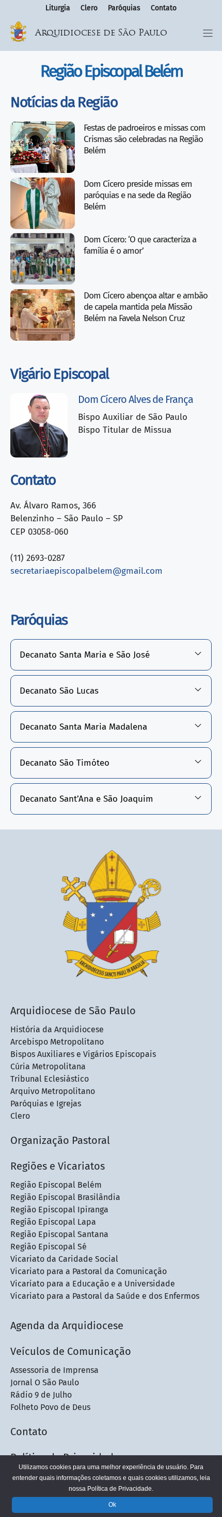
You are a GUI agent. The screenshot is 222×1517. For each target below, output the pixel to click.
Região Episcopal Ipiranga (59, 1209)
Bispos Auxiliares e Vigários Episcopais (83, 1054)
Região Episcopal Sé (48, 1246)
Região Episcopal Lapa (53, 1222)
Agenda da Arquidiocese (66, 1325)
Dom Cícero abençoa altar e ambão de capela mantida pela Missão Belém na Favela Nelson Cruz (146, 307)
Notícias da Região (63, 102)
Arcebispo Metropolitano (57, 1042)
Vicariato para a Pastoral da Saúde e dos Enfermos (104, 1296)
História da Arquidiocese (57, 1029)
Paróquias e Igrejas (45, 1103)
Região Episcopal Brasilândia (65, 1197)
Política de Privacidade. (120, 1488)
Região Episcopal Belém (56, 1185)
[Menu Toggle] (207, 33)
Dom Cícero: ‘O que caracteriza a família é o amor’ (140, 245)
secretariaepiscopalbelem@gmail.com (86, 571)
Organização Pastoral (60, 1140)
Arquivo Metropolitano (52, 1091)
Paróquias (124, 8)
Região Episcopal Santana (59, 1234)
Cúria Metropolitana (48, 1066)
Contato (164, 8)
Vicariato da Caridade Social (64, 1259)
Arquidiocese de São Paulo (101, 33)
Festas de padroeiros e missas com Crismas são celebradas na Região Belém (144, 139)
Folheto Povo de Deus (50, 1407)
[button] (111, 655)
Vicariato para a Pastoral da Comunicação (88, 1271)
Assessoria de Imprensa (54, 1370)
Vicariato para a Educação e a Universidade (92, 1284)
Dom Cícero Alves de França (135, 399)
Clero (89, 8)
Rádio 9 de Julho (41, 1395)
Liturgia (57, 8)
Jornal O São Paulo (44, 1382)
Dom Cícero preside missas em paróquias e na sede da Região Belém (138, 195)
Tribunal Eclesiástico (49, 1079)
